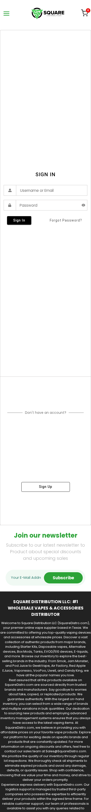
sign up (45, 487)
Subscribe (63, 578)
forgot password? (66, 220)
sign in (19, 220)
